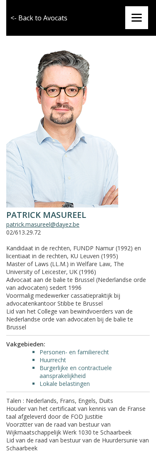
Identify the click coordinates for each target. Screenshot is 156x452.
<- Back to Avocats (38, 17)
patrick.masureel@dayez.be (42, 224)
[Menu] (136, 17)
